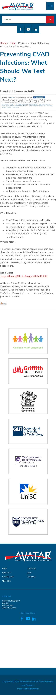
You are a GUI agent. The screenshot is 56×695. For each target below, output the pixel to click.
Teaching (6, 581)
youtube (28, 29)
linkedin (35, 29)
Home (3, 42)
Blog (12, 42)
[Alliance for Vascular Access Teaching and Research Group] (18, 6)
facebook (20, 29)
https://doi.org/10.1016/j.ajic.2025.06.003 (24, 275)
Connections (8, 577)
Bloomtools (34, 688)
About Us (31, 569)
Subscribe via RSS (3, 303)
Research (6, 573)
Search (50, 17)
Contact (31, 577)
